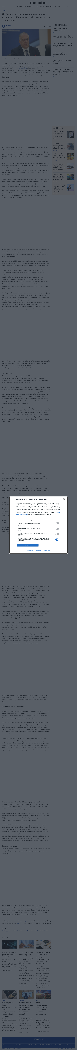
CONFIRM (27, 545)
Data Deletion (30, 550)
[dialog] (38, 525)
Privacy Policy (47, 550)
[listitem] (38, 520)
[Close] (64, 499)
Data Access (38, 550)
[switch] (57, 523)
